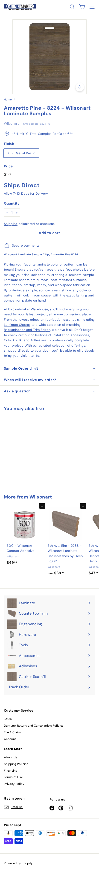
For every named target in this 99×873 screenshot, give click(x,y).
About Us (10, 757)
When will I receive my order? (30, 380)
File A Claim (12, 732)
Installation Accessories (70, 335)
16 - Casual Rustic (21, 153)
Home (8, 99)
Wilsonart (11, 123)
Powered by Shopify (18, 863)
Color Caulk (13, 340)
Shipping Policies (16, 764)
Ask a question (17, 391)
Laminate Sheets (17, 325)
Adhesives (39, 340)
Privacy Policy (14, 784)
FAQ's (8, 719)
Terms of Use (13, 777)
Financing (10, 771)
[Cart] (82, 7)
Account (10, 739)
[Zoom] (80, 87)
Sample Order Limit (21, 368)
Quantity (12, 203)
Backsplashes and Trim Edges (27, 330)
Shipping (10, 224)
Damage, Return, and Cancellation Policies (34, 726)
